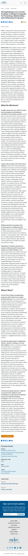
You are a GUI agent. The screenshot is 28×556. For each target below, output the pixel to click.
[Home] (5, 3)
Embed (24, 22)
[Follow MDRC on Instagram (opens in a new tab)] (12, 548)
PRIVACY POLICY (20, 553)
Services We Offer (14, 527)
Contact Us (14, 534)
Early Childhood (5, 473)
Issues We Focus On (14, 523)
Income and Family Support (8, 471)
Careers (14, 529)
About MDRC (14, 521)
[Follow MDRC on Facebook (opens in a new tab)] (9, 548)
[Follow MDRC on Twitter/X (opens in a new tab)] (7, 548)
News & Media (14, 531)
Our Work (7, 8)
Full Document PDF (7, 436)
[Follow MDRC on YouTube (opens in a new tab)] (15, 548)
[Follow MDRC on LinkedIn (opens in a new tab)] (17, 548)
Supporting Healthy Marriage (9, 456)
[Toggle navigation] (25, 2)
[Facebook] (1, 22)
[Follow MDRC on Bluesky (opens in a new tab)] (20, 548)
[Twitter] (5, 22)
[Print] (12, 22)
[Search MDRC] (21, 3)
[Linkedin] (3, 22)
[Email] (10, 22)
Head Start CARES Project (8, 450)
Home (2, 8)
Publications (14, 8)
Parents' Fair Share (6, 489)
